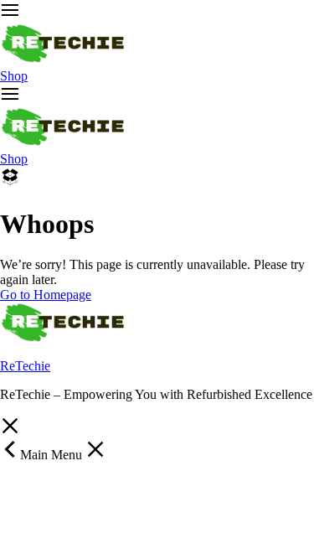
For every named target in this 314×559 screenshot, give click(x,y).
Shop (14, 76)
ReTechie (25, 366)
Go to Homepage (45, 294)
